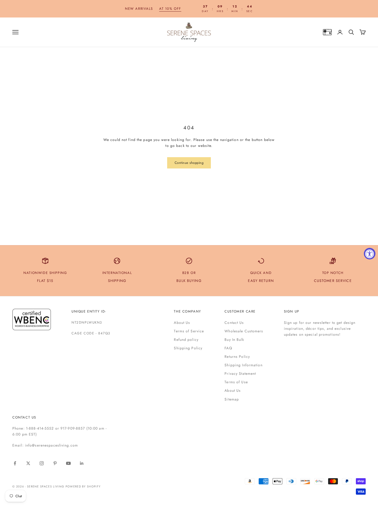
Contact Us (234, 322)
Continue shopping (189, 162)
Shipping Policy (188, 348)
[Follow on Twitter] (28, 463)
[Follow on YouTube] (68, 463)
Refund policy (186, 339)
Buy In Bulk (234, 339)
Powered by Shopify (83, 486)
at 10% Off (170, 8)
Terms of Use (236, 382)
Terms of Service (189, 331)
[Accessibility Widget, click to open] (369, 253)
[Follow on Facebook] (14, 463)
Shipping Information (243, 365)
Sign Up (291, 311)
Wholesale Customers (243, 331)
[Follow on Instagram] (41, 463)
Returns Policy (237, 356)
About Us (182, 322)
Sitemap (231, 399)
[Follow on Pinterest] (55, 463)
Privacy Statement (240, 373)
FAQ (228, 348)
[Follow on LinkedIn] (81, 463)
